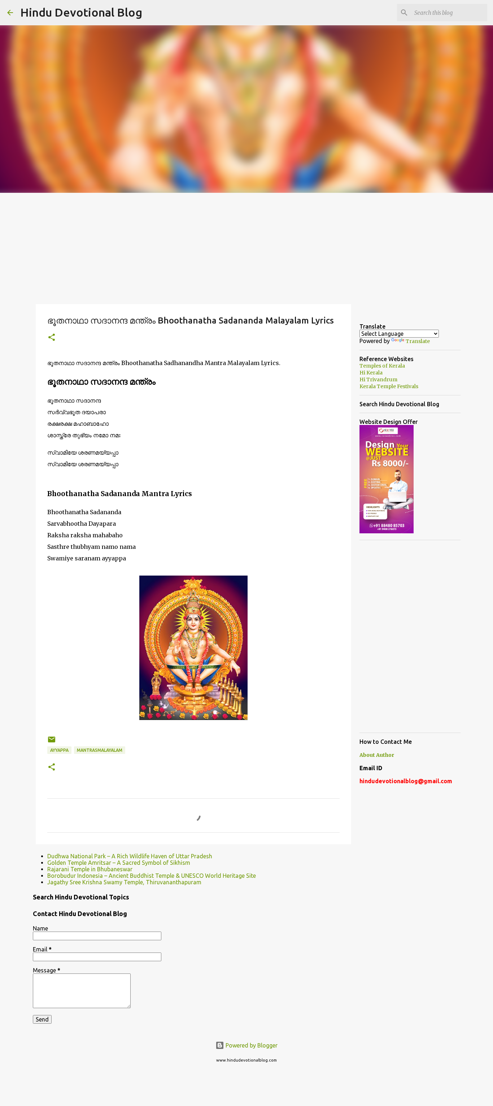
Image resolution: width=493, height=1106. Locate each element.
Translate (418, 341)
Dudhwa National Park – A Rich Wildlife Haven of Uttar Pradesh (129, 856)
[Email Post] (51, 742)
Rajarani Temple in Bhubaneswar (89, 869)
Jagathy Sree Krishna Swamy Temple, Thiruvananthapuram (124, 882)
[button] (51, 338)
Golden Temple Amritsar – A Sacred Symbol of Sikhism (118, 862)
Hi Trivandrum (378, 379)
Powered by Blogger (251, 1045)
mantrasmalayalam (99, 750)
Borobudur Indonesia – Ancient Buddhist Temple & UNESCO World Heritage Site (151, 875)
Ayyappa (59, 750)
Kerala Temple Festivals (388, 386)
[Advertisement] (246, 247)
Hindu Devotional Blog (81, 12)
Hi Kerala (371, 372)
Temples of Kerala (382, 366)
